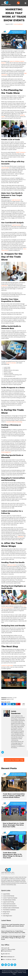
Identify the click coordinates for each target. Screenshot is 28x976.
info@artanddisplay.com (8, 956)
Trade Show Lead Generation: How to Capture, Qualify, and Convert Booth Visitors (14, 795)
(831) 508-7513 (6, 954)
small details (21, 536)
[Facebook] (3, 704)
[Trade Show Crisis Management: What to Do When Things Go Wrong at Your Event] (14, 840)
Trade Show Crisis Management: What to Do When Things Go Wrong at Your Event (13, 938)
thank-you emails (11, 565)
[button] (14, 760)
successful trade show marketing (14, 422)
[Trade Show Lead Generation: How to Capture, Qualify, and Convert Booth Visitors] (14, 782)
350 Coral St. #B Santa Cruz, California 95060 (8, 948)
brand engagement (6, 452)
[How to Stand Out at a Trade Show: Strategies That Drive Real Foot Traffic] (14, 811)
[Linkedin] (13, 704)
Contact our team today (7, 665)
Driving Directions (7, 951)
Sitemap (20, 972)
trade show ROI (5, 167)
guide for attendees (11, 363)
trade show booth (16, 200)
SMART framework (20, 152)
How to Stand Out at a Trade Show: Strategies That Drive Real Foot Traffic (13, 825)
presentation (4, 285)
